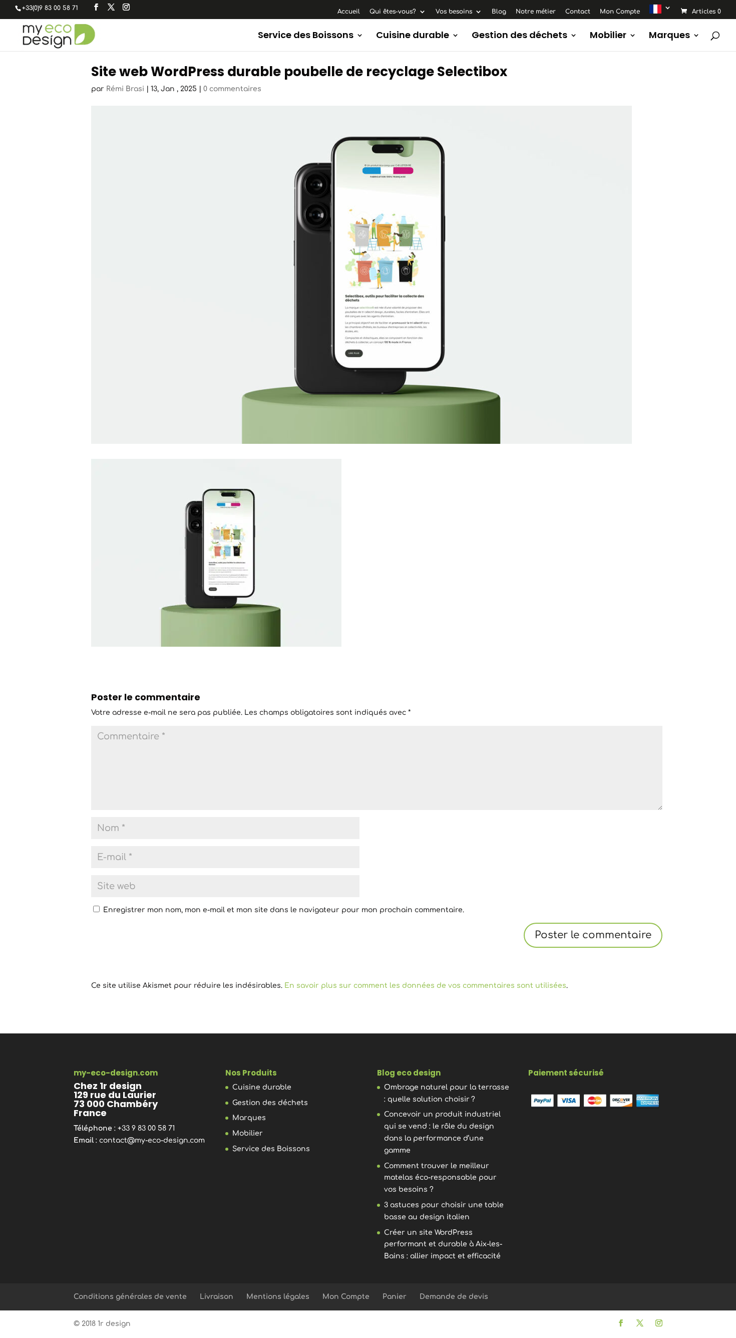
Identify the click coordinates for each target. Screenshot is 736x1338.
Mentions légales (277, 1296)
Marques (669, 36)
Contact (577, 12)
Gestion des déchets (519, 36)
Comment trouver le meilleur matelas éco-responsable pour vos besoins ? (440, 1178)
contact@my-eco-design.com (152, 1140)
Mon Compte (620, 12)
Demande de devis (454, 1296)
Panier (395, 1296)
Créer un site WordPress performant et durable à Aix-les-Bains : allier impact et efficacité (443, 1244)
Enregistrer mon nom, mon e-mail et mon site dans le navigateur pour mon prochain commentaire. (283, 910)
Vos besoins (454, 12)
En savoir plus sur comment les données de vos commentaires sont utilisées (425, 985)
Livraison (216, 1296)
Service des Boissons (305, 36)
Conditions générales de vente (130, 1296)
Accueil (348, 12)
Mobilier (608, 36)
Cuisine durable (412, 36)
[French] (660, 11)
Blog (499, 12)
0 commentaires (232, 89)
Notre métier (536, 12)
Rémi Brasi (125, 89)
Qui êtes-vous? (393, 12)
